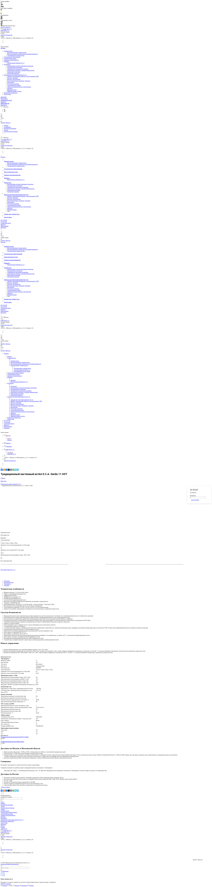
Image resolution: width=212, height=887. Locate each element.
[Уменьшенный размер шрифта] (1, 3)
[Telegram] (4, 111)
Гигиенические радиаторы (14, 67)
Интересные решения (7, 805)
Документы (7, 584)
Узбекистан (4, 828)
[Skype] (16, 470)
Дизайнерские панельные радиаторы (17, 69)
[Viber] (11, 470)
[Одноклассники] (4, 470)
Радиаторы (7, 64)
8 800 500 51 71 (7, 29)
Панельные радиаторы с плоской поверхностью (20, 70)
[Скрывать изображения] (1, 19)
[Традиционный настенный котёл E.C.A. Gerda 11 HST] (87, 530)
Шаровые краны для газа (14, 91)
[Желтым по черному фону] (1, 12)
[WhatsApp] (13, 470)
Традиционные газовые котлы (15, 55)
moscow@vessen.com (6, 35)
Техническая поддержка (7, 808)
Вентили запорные (12, 78)
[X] (9, 470)
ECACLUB (3, 97)
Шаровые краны (12, 90)
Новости (3, 102)
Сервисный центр (6, 100)
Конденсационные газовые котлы (16, 52)
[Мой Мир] (6, 470)
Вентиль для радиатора (13, 79)
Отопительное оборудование (12, 57)
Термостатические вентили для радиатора (19, 87)
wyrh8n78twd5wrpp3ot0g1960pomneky (12, 742)
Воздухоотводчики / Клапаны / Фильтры (18, 81)
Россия (3, 825)
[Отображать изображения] (2, 17)
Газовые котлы (8, 51)
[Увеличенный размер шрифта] (2, 6)
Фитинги (10, 88)
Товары (3, 809)
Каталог (3, 48)
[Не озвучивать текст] (1, 24)
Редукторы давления (13, 84)
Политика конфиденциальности (10, 864)
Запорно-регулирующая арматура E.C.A (15, 75)
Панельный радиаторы (13, 72)
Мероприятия (5, 103)
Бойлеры (6, 61)
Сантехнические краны (14, 85)
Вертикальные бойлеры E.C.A (15, 63)
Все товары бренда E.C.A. (8, 569)
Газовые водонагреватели (11, 60)
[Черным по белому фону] (1, 10)
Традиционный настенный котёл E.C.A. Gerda (14, 737)
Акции (3, 806)
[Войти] (1, 116)
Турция (3, 827)
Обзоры (3, 803)
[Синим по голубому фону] (1, 13)
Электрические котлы (10, 58)
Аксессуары (7, 94)
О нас (2, 802)
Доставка (6, 585)
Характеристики (8, 582)
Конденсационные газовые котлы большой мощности (22, 54)
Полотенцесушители (13, 73)
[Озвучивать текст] (2, 22)
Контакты (4, 105)
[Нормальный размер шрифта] (2, 4)
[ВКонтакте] (4, 109)
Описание (7, 581)
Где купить (4, 99)
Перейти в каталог (6, 883)
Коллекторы (10, 82)
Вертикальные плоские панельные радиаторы (20, 66)
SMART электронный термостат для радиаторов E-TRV (23, 76)
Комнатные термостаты (10, 92)
